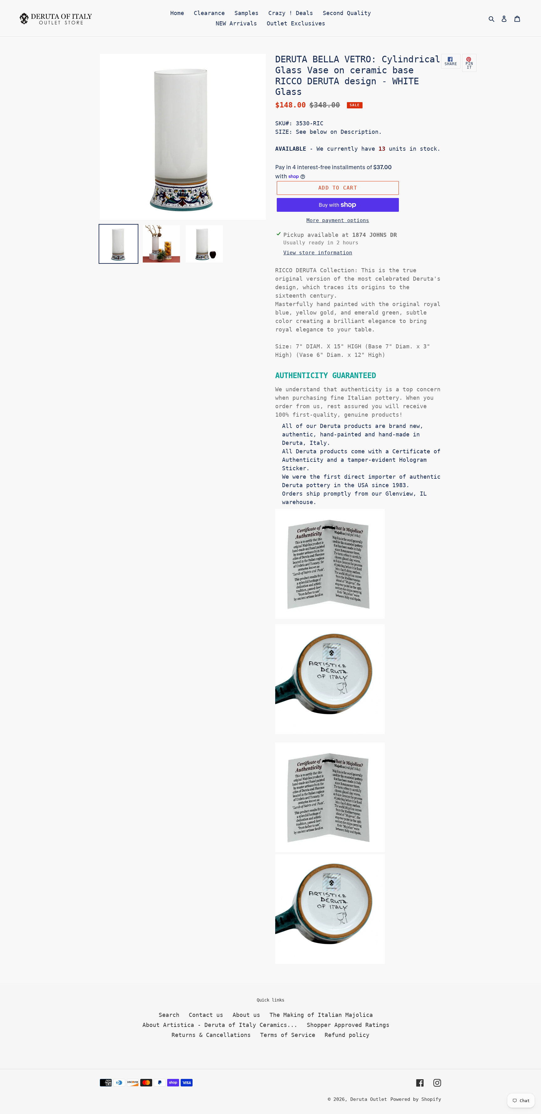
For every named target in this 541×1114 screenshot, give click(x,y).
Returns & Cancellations (211, 1035)
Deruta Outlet (368, 1099)
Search (169, 1015)
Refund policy (347, 1035)
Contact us (206, 1015)
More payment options (338, 220)
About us (246, 1015)
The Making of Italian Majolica (321, 1015)
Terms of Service (287, 1035)
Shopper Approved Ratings (348, 1025)
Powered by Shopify (415, 1099)
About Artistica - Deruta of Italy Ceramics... (219, 1025)
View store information (317, 253)
